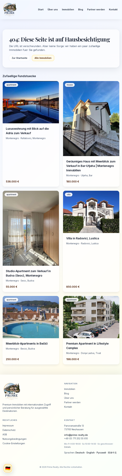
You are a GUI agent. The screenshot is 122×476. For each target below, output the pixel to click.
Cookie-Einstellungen (14, 443)
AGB (5, 434)
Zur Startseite (19, 58)
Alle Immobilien (43, 58)
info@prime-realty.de (76, 435)
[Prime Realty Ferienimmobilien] (17, 10)
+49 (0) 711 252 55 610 (76, 438)
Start (41, 9)
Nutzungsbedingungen (15, 439)
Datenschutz (9, 430)
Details (67, 447)
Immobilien (68, 9)
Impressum (8, 425)
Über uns (53, 9)
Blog (80, 9)
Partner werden (96, 9)
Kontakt (113, 9)
